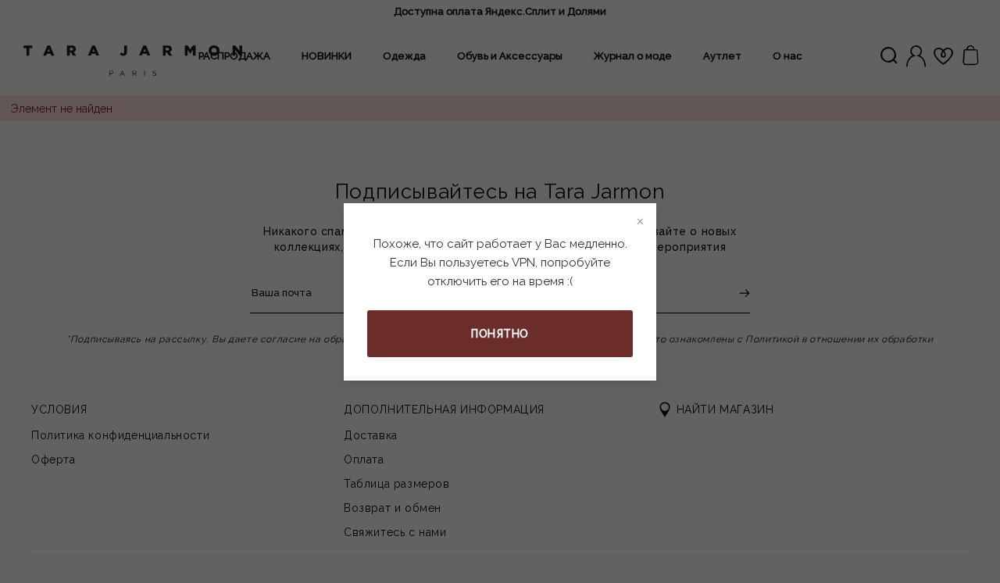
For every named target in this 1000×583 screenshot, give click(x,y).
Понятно (500, 333)
